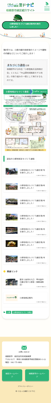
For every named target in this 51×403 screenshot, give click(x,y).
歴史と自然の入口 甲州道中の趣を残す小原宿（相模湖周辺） (32, 282)
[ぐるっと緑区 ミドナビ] (20, 5)
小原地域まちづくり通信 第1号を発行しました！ (32, 258)
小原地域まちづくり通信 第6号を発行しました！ (32, 186)
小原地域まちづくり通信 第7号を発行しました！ (32, 171)
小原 (8, 312)
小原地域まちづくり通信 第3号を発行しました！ (32, 230)
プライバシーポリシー (25, 386)
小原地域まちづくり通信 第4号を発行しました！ (32, 217)
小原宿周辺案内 (26, 298)
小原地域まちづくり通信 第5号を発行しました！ (32, 201)
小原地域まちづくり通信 (22, 312)
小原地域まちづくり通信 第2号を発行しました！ (32, 243)
